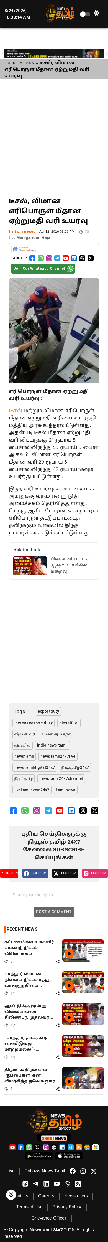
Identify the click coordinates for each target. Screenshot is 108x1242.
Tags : (20, 711)
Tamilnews (66, 790)
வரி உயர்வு (22, 745)
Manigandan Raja (33, 238)
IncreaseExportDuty (33, 723)
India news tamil (52, 745)
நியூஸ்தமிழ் (23, 778)
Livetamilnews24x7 (32, 790)
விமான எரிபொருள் (57, 734)
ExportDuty (48, 711)
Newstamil (24, 756)
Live (10, 1171)
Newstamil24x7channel (61, 778)
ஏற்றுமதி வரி (24, 734)
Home (10, 63)
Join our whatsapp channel (39, 268)
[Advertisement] (54, 138)
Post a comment (54, 912)
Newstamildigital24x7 (34, 767)
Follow (38, 873)
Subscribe (10, 873)
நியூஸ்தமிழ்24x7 (75, 767)
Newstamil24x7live (58, 756)
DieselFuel (69, 723)
